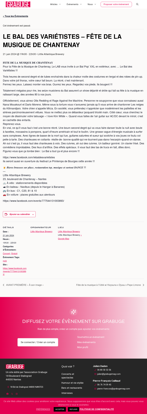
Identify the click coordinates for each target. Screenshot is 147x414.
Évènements (72, 4)
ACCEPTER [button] (59, 409)
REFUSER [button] (73, 409)
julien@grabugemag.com (109, 374)
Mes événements (86, 342)
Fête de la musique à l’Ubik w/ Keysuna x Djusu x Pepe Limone (108, 285)
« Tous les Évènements (15, 16)
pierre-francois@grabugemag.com (113, 388)
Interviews (67, 393)
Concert (6, 253)
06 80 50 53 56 (104, 370)
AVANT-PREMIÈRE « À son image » (25, 285)
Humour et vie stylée (72, 382)
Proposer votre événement (116, 4)
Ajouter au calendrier (19, 214)
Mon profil (82, 347)
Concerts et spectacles (67, 376)
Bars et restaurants (71, 387)
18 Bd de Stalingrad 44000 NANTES (26, 387)
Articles (53, 4)
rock (5, 260)
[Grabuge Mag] (18, 4)
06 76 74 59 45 (104, 384)
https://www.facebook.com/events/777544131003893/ (15, 271)
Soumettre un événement (90, 337)
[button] (137, 4)
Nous (90, 4)
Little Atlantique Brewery (41, 231)
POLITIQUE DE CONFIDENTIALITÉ (97, 409)
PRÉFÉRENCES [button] (43, 409)
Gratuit (14, 253)
